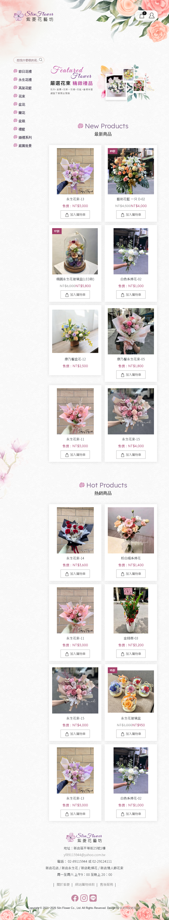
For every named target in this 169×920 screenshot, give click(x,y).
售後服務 (106, 884)
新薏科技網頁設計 (130, 907)
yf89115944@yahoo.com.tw (84, 854)
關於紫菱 (63, 884)
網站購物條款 (85, 884)
